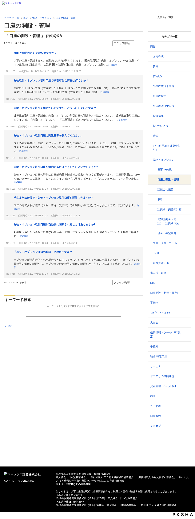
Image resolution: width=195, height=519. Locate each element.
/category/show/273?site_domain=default (185, 116)
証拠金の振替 (165, 189)
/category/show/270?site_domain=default (185, 76)
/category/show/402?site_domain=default (185, 263)
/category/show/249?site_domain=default (185, 322)
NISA (153, 282)
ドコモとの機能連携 (162, 376)
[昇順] (138, 43)
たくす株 (155, 405)
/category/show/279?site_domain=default (185, 243)
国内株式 (158, 56)
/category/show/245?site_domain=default (185, 303)
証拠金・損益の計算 (169, 209)
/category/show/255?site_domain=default (185, 356)
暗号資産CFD (161, 262)
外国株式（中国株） (165, 106)
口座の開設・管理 (168, 179)
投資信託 (158, 115)
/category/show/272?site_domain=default (185, 106)
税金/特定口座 (158, 356)
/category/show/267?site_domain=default (185, 46)
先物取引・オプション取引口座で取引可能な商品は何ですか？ (51, 80)
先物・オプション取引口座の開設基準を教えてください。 (48, 135)
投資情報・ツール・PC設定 (165, 334)
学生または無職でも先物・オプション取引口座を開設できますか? (53, 197)
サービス (155, 366)
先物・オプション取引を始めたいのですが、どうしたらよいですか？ (55, 107)
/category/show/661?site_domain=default (185, 376)
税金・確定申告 (166, 233)
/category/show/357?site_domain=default (185, 334)
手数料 (154, 346)
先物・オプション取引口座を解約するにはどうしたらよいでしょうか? (56, 166)
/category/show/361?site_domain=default (185, 313)
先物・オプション (42, 18)
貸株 (155, 66)
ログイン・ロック (161, 312)
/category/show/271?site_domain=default (185, 86)
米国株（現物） (159, 272)
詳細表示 (113, 65)
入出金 (154, 322)
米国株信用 (159, 96)
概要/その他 (164, 169)
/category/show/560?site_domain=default (185, 273)
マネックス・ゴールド (166, 243)
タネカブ (155, 425)
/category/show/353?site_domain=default (185, 366)
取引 (160, 199)
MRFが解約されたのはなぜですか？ (35, 52)
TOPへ (97, 457)
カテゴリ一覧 (11, 18)
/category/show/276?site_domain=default (185, 148)
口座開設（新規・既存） (165, 292)
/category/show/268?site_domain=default (185, 56)
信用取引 (158, 76)
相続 (153, 396)
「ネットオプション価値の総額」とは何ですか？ (43, 251)
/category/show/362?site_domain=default (185, 346)
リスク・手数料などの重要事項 (73, 484)
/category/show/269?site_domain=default (185, 66)
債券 (155, 135)
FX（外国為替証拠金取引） (166, 147)
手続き (154, 302)
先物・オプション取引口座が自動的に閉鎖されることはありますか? (54, 224)
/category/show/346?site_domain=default (185, 283)
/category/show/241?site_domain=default (185, 293)
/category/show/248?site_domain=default (185, 396)
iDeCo (156, 253)
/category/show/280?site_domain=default (185, 253)
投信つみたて (161, 125)
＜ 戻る (8, 326)
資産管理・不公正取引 (163, 386)
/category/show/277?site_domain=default (185, 160)
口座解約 (155, 415)
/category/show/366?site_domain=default (185, 386)
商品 (25, 18)
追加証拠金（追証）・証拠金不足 (168, 221)
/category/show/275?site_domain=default (185, 136)
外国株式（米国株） (165, 86)
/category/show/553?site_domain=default (185, 96)
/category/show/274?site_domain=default (185, 126)
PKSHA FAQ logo (183, 514)
